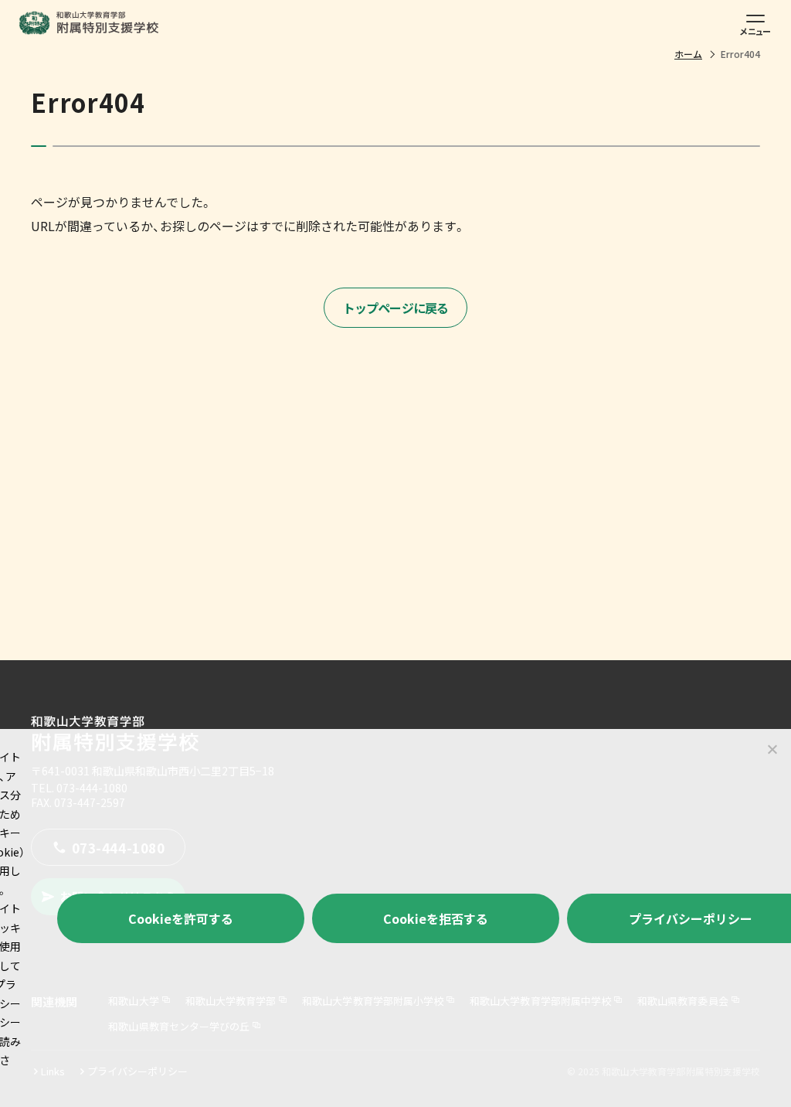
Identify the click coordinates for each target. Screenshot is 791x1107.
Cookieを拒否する (435, 918)
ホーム (688, 53)
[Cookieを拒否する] (771, 749)
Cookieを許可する (180, 918)
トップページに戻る (396, 307)
